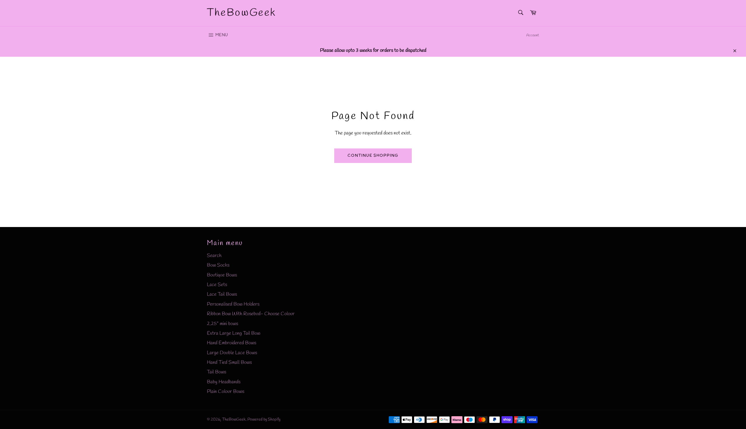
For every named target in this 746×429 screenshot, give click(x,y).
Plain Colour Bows (225, 391)
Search (214, 255)
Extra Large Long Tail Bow (233, 333)
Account (532, 35)
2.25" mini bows (222, 323)
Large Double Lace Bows (232, 353)
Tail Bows (216, 372)
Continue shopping (373, 155)
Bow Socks (218, 265)
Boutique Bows (222, 275)
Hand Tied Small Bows (229, 362)
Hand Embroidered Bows (231, 343)
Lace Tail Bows (222, 294)
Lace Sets (217, 284)
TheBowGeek (241, 13)
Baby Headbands (223, 382)
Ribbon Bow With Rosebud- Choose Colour (251, 314)
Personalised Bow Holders (233, 304)
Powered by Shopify (263, 419)
